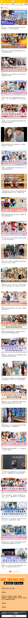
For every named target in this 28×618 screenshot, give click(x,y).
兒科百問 (20, 598)
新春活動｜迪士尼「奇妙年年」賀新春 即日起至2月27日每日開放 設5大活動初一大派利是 (14, 285)
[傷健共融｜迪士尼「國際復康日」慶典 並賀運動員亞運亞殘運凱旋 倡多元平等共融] (14, 391)
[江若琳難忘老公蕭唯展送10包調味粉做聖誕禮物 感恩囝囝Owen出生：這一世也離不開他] (14, 368)
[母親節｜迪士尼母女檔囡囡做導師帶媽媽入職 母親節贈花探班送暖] (14, 111)
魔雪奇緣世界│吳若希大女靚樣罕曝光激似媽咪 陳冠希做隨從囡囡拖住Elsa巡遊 (14, 542)
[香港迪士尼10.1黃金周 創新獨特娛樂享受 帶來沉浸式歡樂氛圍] (14, 40)
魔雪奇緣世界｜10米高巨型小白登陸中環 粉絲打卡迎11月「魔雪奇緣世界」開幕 (14, 519)
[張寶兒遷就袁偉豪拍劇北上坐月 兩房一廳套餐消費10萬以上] (14, 298)
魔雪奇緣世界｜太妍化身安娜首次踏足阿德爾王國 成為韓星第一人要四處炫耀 (14, 425)
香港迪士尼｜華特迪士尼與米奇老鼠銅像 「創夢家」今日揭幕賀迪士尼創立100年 (14, 566)
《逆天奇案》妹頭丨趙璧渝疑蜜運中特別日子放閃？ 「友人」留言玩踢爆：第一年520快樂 (14, 98)
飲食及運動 (9, 596)
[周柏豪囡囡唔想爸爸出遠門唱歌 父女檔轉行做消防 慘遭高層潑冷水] (14, 204)
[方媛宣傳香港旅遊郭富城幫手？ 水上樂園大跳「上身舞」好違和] (14, 438)
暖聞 (13, 588)
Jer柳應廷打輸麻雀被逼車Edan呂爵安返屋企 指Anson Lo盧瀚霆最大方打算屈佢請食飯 (14, 472)
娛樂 (3, 72)
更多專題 (13, 599)
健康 (2, 4)
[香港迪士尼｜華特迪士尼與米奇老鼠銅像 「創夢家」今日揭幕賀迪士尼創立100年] (14, 555)
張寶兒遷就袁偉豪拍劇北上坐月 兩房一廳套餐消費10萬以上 (14, 308)
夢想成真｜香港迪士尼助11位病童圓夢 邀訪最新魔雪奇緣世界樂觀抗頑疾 (14, 355)
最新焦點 (4, 588)
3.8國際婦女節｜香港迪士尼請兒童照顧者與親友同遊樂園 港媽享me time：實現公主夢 (14, 191)
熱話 (11, 588)
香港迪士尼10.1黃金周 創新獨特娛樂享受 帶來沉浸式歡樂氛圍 (13, 51)
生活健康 (15, 596)
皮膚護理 (8, 599)
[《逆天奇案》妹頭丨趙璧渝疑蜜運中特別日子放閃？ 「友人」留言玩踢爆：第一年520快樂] (14, 87)
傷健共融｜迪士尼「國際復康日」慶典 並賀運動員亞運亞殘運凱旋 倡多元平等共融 (14, 402)
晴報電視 (7, 4)
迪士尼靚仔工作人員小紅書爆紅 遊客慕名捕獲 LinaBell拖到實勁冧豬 (14, 238)
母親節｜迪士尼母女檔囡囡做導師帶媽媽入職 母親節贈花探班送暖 (14, 121)
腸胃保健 (15, 598)
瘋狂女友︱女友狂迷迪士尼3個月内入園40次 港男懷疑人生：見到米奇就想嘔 (13, 28)
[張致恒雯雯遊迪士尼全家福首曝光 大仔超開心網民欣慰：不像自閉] (14, 134)
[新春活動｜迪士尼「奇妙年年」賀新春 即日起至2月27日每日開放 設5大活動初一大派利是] (14, 274)
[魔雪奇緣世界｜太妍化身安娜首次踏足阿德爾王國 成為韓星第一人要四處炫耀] (14, 415)
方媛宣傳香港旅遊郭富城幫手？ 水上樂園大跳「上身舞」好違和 (14, 449)
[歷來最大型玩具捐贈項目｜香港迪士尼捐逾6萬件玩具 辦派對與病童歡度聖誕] (14, 321)
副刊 (21, 4)
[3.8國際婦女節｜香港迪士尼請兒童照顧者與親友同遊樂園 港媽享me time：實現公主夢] (14, 181)
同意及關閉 (14, 616)
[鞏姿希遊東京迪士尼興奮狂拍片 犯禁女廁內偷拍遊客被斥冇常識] (14, 64)
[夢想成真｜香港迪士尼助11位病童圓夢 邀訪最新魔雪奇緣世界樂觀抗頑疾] (14, 345)
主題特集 (13, 4)
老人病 (3, 599)
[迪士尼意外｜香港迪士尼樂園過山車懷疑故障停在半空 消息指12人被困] (14, 251)
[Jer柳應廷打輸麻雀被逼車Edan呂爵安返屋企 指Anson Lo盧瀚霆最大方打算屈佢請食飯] (14, 461)
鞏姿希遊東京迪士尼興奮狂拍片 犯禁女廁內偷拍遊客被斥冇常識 (14, 74)
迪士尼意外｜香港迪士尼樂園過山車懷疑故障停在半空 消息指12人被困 (14, 261)
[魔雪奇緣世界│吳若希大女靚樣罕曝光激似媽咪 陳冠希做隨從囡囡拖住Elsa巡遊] (14, 532)
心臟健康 (10, 598)
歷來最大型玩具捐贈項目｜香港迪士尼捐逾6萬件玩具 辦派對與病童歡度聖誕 (13, 332)
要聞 (8, 588)
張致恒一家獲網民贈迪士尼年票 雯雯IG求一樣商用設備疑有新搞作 (14, 168)
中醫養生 (20, 596)
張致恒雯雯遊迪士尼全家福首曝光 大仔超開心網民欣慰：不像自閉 (14, 144)
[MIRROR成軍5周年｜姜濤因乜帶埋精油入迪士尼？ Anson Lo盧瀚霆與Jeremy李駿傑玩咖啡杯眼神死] (14, 485)
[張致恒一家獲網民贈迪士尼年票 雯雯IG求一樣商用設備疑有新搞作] (14, 157)
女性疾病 (25, 598)
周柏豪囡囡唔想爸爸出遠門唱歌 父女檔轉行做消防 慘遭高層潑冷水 (14, 215)
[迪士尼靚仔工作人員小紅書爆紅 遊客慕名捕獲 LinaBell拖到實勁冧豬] (14, 228)
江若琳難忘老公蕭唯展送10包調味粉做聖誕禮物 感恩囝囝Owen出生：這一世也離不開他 (14, 378)
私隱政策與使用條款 (9, 613)
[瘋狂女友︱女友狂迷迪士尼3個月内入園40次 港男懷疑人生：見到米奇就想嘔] (14, 17)
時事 (18, 4)
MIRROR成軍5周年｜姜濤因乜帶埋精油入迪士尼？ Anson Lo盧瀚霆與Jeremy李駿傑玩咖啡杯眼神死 (14, 496)
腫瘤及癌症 (4, 598)
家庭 (3, 119)
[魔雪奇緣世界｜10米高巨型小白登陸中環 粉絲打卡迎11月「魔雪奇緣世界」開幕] (14, 508)
